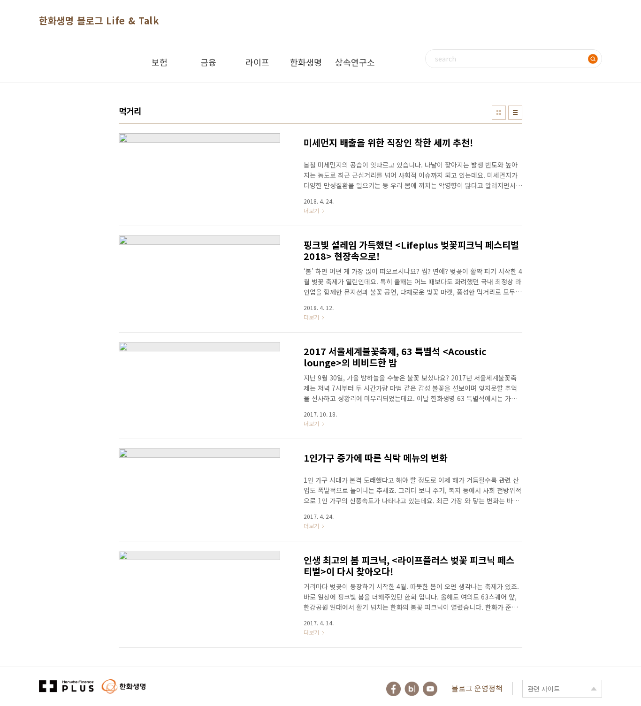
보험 (160, 62)
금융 (208, 62)
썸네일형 (499, 113)
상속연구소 (355, 62)
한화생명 (306, 62)
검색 (593, 59)
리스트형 (515, 113)
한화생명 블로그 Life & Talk (99, 20)
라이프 (257, 62)
